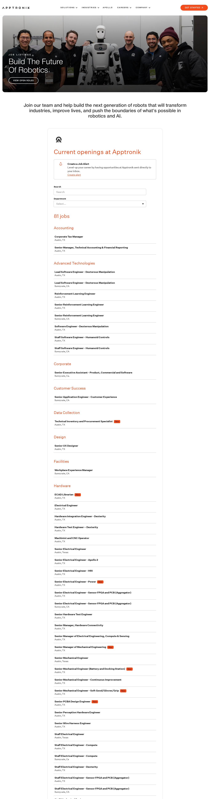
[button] (68, 7)
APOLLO (108, 7)
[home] (16, 7)
